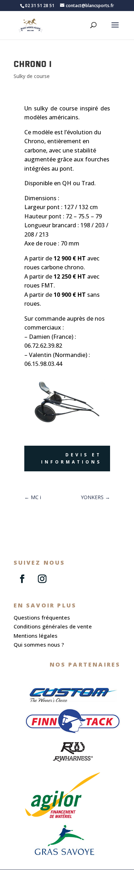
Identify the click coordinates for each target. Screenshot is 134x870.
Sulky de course (32, 76)
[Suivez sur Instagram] (42, 578)
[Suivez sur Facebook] (22, 578)
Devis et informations (71, 458)
